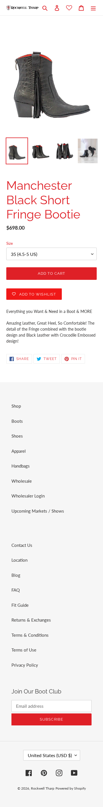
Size (9, 243)
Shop (16, 405)
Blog (15, 575)
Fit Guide (20, 605)
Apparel (18, 451)
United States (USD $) (50, 755)
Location (19, 560)
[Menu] (93, 7)
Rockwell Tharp (42, 788)
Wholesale (21, 481)
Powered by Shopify (71, 788)
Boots (17, 421)
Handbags (20, 465)
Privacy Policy (24, 665)
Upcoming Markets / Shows (37, 510)
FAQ (15, 589)
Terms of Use (23, 649)
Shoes (17, 435)
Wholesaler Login (28, 495)
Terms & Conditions (30, 635)
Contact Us (21, 545)
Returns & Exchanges (31, 619)
